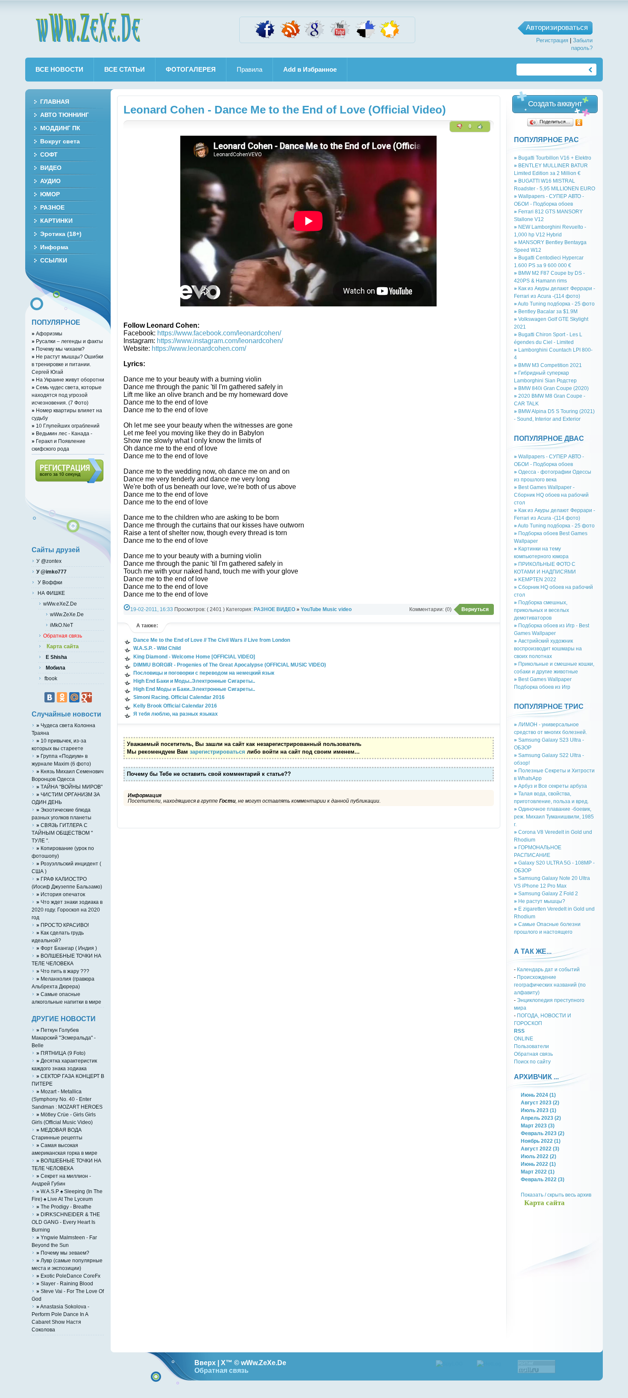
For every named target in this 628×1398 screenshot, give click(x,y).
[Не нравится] (459, 126)
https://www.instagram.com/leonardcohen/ (220, 340)
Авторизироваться (557, 27)
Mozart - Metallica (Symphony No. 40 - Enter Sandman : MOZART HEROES (67, 1099)
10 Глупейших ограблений (66, 425)
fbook (50, 678)
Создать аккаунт (555, 103)
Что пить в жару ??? (62, 971)
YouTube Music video (326, 609)
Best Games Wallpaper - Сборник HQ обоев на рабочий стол (551, 494)
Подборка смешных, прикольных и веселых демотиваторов (541, 610)
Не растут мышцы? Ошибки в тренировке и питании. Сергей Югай (67, 364)
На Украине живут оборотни (68, 379)
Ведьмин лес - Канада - (62, 433)
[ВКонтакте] (49, 697)
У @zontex (49, 561)
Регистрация (552, 40)
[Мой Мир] (74, 697)
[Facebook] (265, 38)
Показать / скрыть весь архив (556, 1194)
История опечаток (60, 894)
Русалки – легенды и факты (67, 341)
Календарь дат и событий (548, 969)
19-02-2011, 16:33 (151, 609)
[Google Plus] (87, 697)
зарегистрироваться (217, 752)
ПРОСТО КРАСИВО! (62, 925)
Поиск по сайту (532, 1061)
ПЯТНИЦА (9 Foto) (60, 1053)
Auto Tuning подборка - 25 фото (554, 303)
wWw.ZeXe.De (88, 28)
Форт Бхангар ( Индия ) (66, 948)
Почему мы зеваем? (62, 1252)
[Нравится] (480, 126)
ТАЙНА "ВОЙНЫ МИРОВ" (69, 786)
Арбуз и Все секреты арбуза (550, 786)
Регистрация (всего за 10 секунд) (69, 470)
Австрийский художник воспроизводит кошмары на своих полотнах (548, 648)
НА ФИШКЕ (50, 593)
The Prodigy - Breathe (63, 1206)
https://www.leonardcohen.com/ (199, 348)
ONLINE (523, 1038)
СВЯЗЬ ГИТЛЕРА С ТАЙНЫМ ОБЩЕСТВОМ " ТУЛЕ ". (62, 832)
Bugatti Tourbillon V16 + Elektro (552, 157)
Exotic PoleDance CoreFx (68, 1276)
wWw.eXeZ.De (60, 603)
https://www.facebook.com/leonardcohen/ (219, 333)
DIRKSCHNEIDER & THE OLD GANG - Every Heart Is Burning (66, 1222)
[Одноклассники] (579, 122)
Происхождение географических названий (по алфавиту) (550, 984)
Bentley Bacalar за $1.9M (546, 311)
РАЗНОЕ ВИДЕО (274, 609)
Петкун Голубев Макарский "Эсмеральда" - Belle (64, 1037)
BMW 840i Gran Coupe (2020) (551, 388)
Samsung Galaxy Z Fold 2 (546, 893)
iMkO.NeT (61, 625)
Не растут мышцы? (539, 901)
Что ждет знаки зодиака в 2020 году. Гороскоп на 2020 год (67, 909)
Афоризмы (47, 333)
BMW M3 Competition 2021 (548, 365)
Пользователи (531, 1046)
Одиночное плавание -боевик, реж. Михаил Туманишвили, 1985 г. (554, 816)
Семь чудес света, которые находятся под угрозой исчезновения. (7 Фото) (67, 394)
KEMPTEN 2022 (535, 579)
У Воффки (49, 582)
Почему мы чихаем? (58, 349)
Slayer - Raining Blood (64, 1283)
